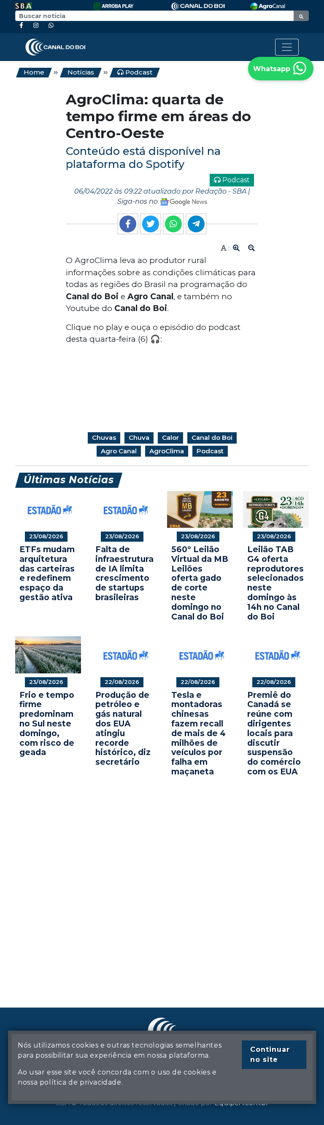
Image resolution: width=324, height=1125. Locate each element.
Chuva (139, 437)
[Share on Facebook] (127, 223)
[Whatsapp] (51, 25)
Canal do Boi (212, 437)
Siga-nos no (138, 201)
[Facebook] (21, 25)
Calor (170, 437)
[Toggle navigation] (287, 47)
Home (34, 72)
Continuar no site (270, 1054)
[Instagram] (36, 25)
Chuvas (104, 437)
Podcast (138, 72)
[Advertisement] (162, 879)
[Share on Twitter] (150, 223)
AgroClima (166, 451)
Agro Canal (119, 451)
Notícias (81, 72)
